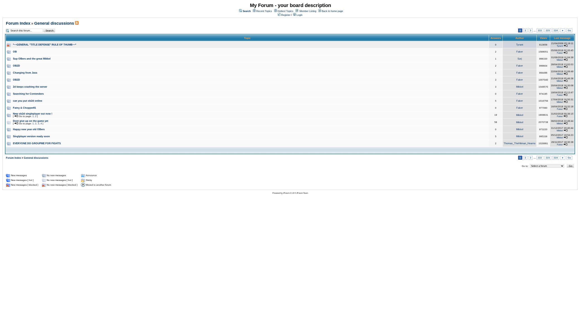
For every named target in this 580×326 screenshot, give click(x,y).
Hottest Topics (285, 11)
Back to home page (332, 11)
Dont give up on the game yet (30, 121)
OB (15, 51)
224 (556, 30)
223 (548, 30)
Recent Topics (264, 11)
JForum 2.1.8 (288, 193)
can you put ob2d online (27, 100)
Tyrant (519, 44)
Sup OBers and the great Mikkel (32, 58)
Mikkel (560, 60)
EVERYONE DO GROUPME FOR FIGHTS (37, 143)
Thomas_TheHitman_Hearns (520, 143)
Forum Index (18, 23)
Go (569, 30)
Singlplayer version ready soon (31, 136)
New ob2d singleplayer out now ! (32, 113)
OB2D (16, 65)
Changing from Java (25, 72)
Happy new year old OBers (29, 129)
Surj (519, 58)
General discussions (54, 23)
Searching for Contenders (28, 93)
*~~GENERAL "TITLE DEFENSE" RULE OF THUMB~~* (44, 44)
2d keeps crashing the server (30, 86)
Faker (519, 51)
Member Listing (308, 11)
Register (285, 15)
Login (299, 15)
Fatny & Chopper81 (24, 107)
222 (540, 30)
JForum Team (302, 193)
